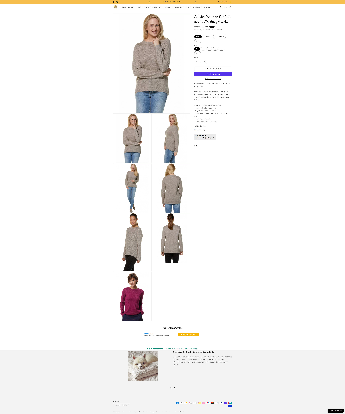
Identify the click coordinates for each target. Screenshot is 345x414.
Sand (198, 36)
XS (197, 49)
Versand (204, 29)
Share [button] (198, 146)
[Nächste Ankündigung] (196, 2)
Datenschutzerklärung (148, 412)
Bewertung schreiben (188, 334)
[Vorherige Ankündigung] (149, 2)
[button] (131, 7)
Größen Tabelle (199, 126)
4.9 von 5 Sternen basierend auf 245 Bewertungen (182, 349)
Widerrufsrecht (159, 412)
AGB (166, 412)
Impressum (192, 412)
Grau (197, 41)
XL (221, 49)
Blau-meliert (219, 36)
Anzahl (196, 57)
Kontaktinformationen (181, 412)
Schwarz (207, 36)
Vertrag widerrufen (336, 411)
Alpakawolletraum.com (123, 412)
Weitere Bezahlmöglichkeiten (213, 79)
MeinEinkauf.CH (211, 357)
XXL (197, 53)
